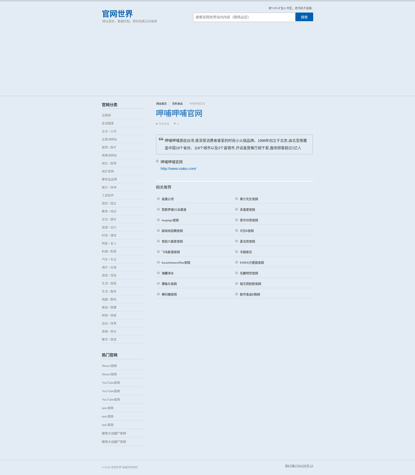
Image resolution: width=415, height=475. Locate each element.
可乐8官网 (247, 231)
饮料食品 (177, 103)
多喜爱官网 (247, 209)
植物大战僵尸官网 (114, 433)
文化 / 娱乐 (109, 219)
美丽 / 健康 (109, 307)
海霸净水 (168, 273)
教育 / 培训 (109, 211)
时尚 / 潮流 (109, 235)
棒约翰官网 (169, 294)
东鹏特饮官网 (249, 273)
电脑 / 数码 (109, 299)
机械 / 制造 (109, 251)
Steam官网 (109, 365)
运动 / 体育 (109, 323)
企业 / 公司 (109, 131)
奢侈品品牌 (109, 179)
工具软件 (108, 195)
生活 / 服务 (109, 291)
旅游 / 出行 (109, 227)
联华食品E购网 (250, 294)
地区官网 (108, 171)
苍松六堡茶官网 (172, 241)
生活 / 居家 (109, 283)
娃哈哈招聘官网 (172, 231)
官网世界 (117, 14)
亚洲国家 (108, 123)
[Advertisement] (207, 63)
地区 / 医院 (109, 163)
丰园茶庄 (246, 252)
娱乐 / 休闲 (109, 187)
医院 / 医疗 (109, 147)
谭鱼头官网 (169, 284)
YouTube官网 (111, 382)
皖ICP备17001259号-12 (299, 465)
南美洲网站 (109, 155)
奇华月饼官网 (249, 220)
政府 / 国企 (109, 203)
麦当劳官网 (247, 241)
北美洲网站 (109, 139)
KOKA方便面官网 (252, 262)
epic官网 (107, 408)
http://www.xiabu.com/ (178, 169)
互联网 (106, 115)
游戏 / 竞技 (109, 275)
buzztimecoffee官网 (176, 262)
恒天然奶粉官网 (250, 284)
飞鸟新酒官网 (171, 252)
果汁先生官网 (249, 199)
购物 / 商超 (109, 315)
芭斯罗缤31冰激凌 (174, 209)
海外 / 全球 (109, 267)
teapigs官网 (170, 220)
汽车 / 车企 (109, 259)
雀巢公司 (168, 199)
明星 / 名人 (109, 243)
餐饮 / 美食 (109, 339)
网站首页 (161, 103)
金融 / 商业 (109, 331)
